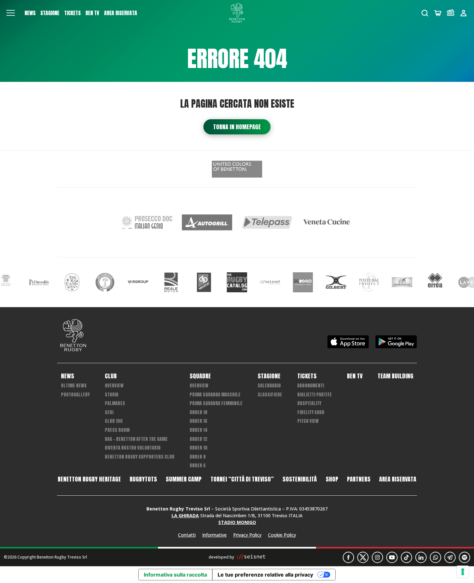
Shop (332, 479)
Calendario (269, 385)
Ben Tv (92, 13)
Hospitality (309, 403)
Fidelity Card (310, 412)
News (30, 13)
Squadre (200, 376)
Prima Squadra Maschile (215, 394)
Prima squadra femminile (216, 403)
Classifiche (270, 394)
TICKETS (72, 13)
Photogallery (75, 394)
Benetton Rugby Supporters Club (139, 456)
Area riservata (120, 13)
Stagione (49, 13)
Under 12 (198, 439)
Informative (214, 535)
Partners (358, 479)
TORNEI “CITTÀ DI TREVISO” (242, 479)
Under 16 (198, 421)
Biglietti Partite (314, 394)
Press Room (117, 430)
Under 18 (198, 412)
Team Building (395, 376)
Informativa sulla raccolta (175, 574)
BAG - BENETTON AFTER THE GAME (136, 439)
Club (111, 376)
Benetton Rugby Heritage (89, 479)
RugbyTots (143, 479)
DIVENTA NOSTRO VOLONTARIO (133, 447)
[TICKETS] (451, 13)
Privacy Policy (247, 535)
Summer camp (184, 479)
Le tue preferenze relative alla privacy (265, 574)
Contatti (187, 535)
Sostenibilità (299, 479)
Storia (111, 394)
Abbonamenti (310, 385)
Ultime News (74, 385)
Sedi (109, 412)
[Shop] (438, 13)
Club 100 (114, 421)
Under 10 (198, 447)
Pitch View (308, 421)
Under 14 (199, 430)
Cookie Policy (282, 535)
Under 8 (198, 456)
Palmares (115, 403)
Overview (114, 385)
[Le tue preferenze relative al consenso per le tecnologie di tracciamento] (463, 572)
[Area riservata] (463, 13)
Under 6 (198, 465)
